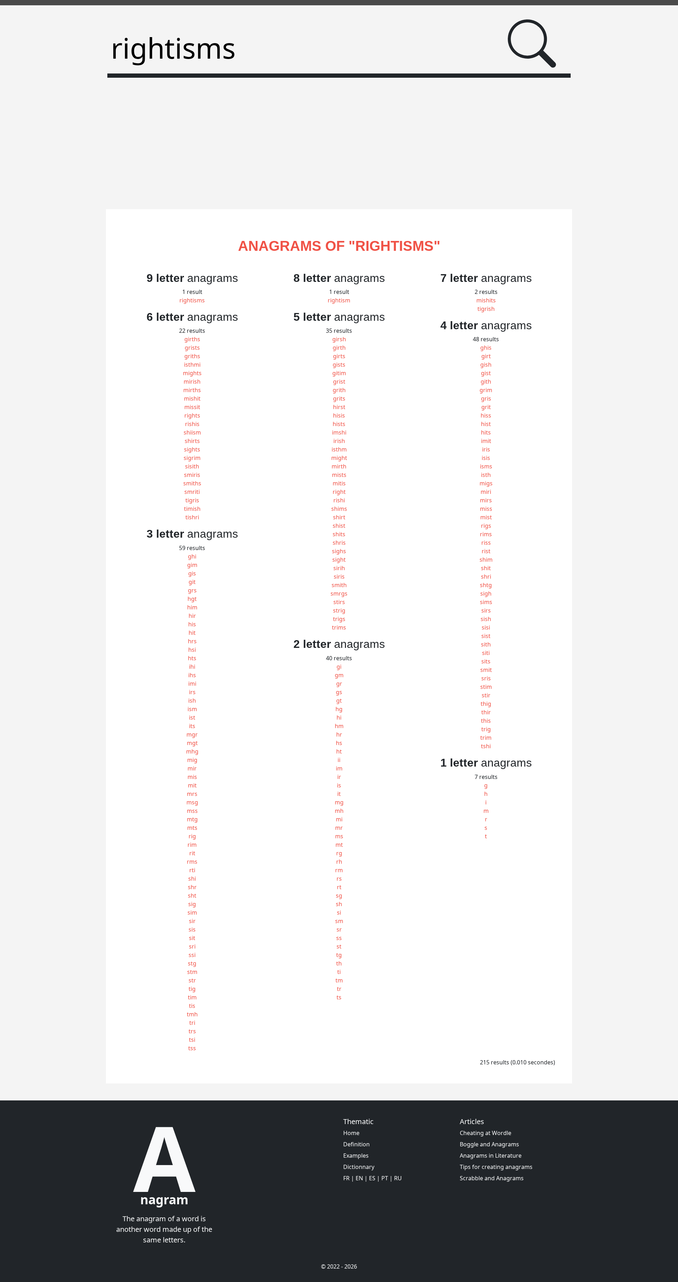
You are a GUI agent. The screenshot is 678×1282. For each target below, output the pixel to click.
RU (398, 1178)
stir (486, 695)
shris (339, 543)
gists (339, 364)
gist (486, 373)
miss (486, 509)
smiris (192, 475)
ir (339, 777)
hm (339, 726)
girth (339, 347)
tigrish (486, 309)
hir (192, 616)
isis (486, 458)
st (339, 946)
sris (486, 678)
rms (192, 862)
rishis (192, 424)
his (192, 624)
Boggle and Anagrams (489, 1144)
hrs (192, 641)
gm (339, 675)
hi (339, 717)
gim (192, 565)
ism (192, 709)
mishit (192, 398)
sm (339, 921)
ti (339, 972)
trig (486, 729)
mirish (192, 381)
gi (339, 666)
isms (486, 466)
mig (192, 760)
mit (192, 785)
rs (339, 878)
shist (339, 526)
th (339, 963)
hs (339, 743)
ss (339, 938)
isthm (339, 449)
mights (192, 373)
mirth (339, 466)
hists (339, 424)
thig (486, 704)
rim (192, 845)
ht (339, 751)
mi (339, 819)
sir (192, 921)
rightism (339, 300)
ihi (192, 666)
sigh (486, 593)
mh (339, 811)
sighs (339, 551)
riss (486, 543)
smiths (192, 483)
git (192, 582)
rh (339, 862)
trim (486, 738)
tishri (192, 517)
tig (192, 989)
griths (192, 356)
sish (486, 619)
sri (192, 946)
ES (372, 1178)
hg (339, 709)
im (339, 768)
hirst (339, 407)
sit (192, 938)
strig (339, 610)
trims (339, 627)
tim (192, 997)
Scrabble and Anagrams (492, 1178)
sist (485, 636)
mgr (192, 734)
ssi (192, 955)
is (339, 785)
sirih (339, 568)
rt (339, 887)
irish (339, 441)
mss (192, 811)
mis (192, 777)
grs (192, 590)
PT (384, 1178)
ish (192, 700)
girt (486, 356)
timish (192, 509)
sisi (486, 627)
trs (192, 1031)
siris (339, 576)
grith (339, 390)
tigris (192, 500)
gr (339, 683)
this (486, 721)
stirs (339, 602)
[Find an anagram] (532, 43)
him (192, 607)
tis (192, 1006)
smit (486, 670)
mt (339, 845)
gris (486, 398)
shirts (192, 441)
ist (192, 717)
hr (339, 734)
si (339, 912)
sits (485, 661)
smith (339, 585)
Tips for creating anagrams (496, 1167)
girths (192, 339)
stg (192, 963)
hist (486, 424)
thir (486, 712)
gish (486, 364)
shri (486, 576)
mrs (192, 794)
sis (192, 929)
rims (486, 534)
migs (486, 483)
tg (339, 955)
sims (486, 602)
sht (192, 895)
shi (192, 878)
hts (192, 658)
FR (346, 1178)
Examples (356, 1155)
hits (486, 432)
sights (192, 449)
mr (339, 828)
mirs (486, 500)
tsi (192, 1040)
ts (339, 997)
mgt (192, 743)
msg (192, 802)
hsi (192, 650)
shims (339, 509)
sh (339, 904)
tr (339, 989)
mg (339, 802)
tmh (192, 1014)
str (192, 980)
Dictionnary (358, 1167)
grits (339, 398)
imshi (339, 432)
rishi (339, 500)
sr (339, 929)
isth (486, 475)
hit (192, 633)
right (339, 492)
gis (192, 573)
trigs (339, 619)
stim (486, 687)
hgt (192, 599)
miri (486, 492)
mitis (339, 483)
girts (339, 356)
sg (339, 895)
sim (192, 912)
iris (486, 449)
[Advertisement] (339, 139)
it (339, 794)
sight (339, 559)
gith (486, 381)
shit (486, 568)
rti (192, 870)
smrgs (339, 593)
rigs (486, 526)
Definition (356, 1144)
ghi (192, 556)
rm (339, 870)
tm (339, 980)
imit (486, 441)
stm (192, 972)
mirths (192, 390)
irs (192, 692)
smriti (192, 492)
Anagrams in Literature (491, 1155)
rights (192, 415)
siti (486, 653)
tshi (486, 746)
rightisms (192, 300)
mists (339, 475)
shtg (486, 585)
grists (192, 347)
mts (192, 828)
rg (339, 853)
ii (339, 760)
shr (192, 887)
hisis (339, 415)
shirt (339, 517)
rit (192, 853)
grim (486, 390)
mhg (192, 751)
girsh (339, 339)
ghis (486, 347)
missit (192, 407)
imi (192, 683)
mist (486, 517)
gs (339, 692)
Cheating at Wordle (485, 1133)
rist (486, 551)
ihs (192, 675)
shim (486, 559)
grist (339, 381)
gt (339, 700)
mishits (486, 300)
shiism (192, 432)
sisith (192, 466)
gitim (339, 373)
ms (339, 836)
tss (192, 1048)
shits (339, 534)
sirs (486, 610)
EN (359, 1178)
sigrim (192, 458)
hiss (486, 415)
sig (192, 904)
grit (486, 407)
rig (192, 836)
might (339, 458)
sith (486, 644)
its (192, 726)
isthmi (192, 364)
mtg (192, 819)
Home (351, 1133)
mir (192, 768)
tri (192, 1023)
